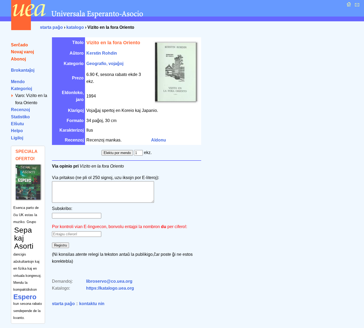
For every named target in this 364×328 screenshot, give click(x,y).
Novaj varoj (22, 52)
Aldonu (158, 140)
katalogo (75, 27)
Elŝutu (17, 124)
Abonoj (18, 59)
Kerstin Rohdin (101, 53)
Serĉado (19, 45)
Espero (25, 297)
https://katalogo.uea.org (110, 288)
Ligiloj (17, 138)
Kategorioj (21, 88)
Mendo (18, 81)
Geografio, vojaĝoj (104, 63)
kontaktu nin (91, 303)
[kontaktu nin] (356, 5)
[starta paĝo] (348, 5)
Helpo (17, 130)
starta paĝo (51, 27)
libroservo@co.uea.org (109, 281)
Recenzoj (20, 109)
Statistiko (20, 117)
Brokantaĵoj (22, 70)
